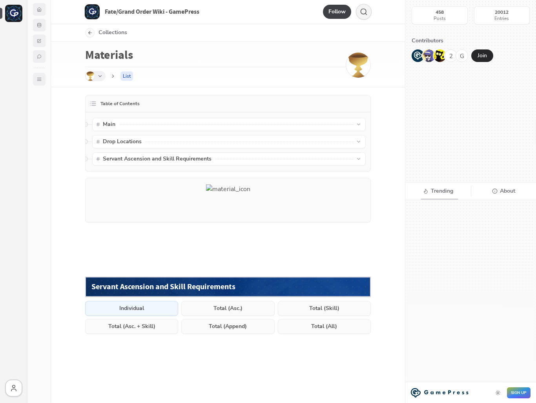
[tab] (438, 191)
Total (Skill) (324, 308)
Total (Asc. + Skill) (131, 326)
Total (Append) (228, 326)
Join (482, 55)
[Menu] (39, 79)
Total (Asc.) (227, 308)
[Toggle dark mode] (498, 393)
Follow (337, 11)
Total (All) (324, 326)
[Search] (364, 12)
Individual (131, 308)
